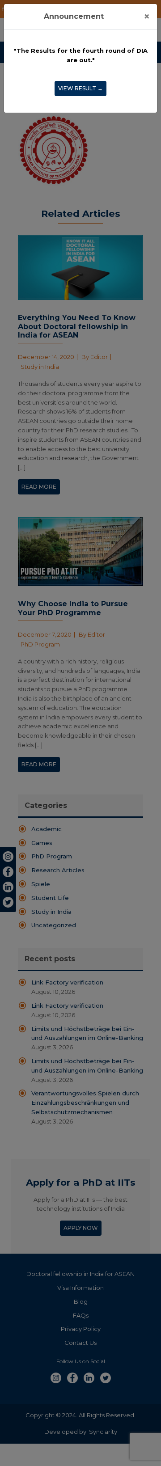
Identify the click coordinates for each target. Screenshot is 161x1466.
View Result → (80, 88)
